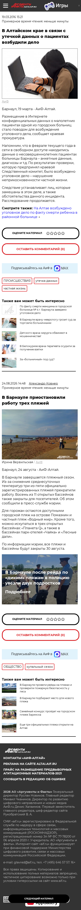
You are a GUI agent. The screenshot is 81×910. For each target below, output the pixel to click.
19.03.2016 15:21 (12, 17)
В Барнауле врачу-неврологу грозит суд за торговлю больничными (48, 321)
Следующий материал (38, 898)
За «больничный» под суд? (37, 359)
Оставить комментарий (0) (40, 249)
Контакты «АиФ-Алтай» (24, 758)
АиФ (5, 101)
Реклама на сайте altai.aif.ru (30, 764)
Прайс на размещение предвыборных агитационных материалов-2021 (37, 771)
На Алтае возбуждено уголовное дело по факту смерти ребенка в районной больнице (39, 212)
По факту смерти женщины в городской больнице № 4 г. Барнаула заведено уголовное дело (46, 310)
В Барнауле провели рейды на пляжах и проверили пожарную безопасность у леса (46, 688)
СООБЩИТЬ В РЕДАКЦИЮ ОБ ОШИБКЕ (34, 779)
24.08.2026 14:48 (14, 383)
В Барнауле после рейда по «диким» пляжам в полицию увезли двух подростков (37, 578)
